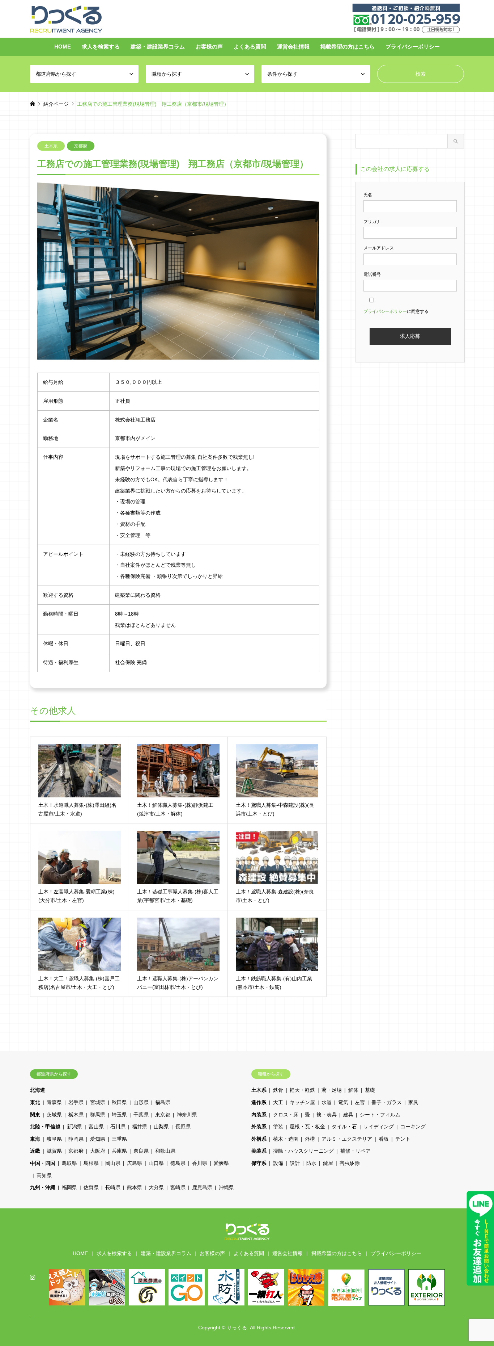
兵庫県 (119, 1151)
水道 (326, 1102)
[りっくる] (66, 18)
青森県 (54, 1102)
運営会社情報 (293, 46)
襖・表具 (326, 1115)
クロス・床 (285, 1115)
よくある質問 (250, 46)
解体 (353, 1090)
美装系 (259, 1151)
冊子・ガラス (386, 1102)
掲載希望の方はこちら (347, 46)
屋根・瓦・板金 (307, 1126)
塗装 (278, 1126)
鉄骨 (278, 1090)
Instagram (32, 1276)
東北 (35, 1102)
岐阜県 (54, 1139)
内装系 (259, 1115)
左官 (360, 1102)
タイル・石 (344, 1126)
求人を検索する (101, 46)
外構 (310, 1139)
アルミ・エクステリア (346, 1139)
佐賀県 (91, 1187)
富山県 (96, 1126)
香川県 (199, 1163)
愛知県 (97, 1139)
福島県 (162, 1102)
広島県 (134, 1163)
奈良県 (141, 1151)
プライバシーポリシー (413, 46)
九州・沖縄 (42, 1187)
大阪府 (97, 1151)
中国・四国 (42, 1163)
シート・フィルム (380, 1115)
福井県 (139, 1126)
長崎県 (112, 1187)
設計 (295, 1163)
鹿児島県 (202, 1187)
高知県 (44, 1175)
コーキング (413, 1126)
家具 (413, 1102)
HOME (62, 46)
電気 (343, 1102)
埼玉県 (119, 1115)
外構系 (259, 1139)
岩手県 (76, 1102)
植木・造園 (285, 1139)
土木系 (51, 145)
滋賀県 (54, 1151)
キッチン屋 (302, 1102)
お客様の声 (209, 46)
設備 (278, 1163)
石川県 (117, 1126)
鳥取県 (69, 1163)
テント (402, 1139)
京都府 (80, 145)
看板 (384, 1139)
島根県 (91, 1163)
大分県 (156, 1187)
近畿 (35, 1151)
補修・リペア (355, 1151)
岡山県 (112, 1163)
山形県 (141, 1102)
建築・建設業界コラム (158, 46)
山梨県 (161, 1126)
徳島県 (178, 1163)
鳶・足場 (331, 1090)
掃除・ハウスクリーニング (303, 1151)
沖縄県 (226, 1187)
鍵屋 (328, 1163)
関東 (35, 1115)
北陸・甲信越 (45, 1126)
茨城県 (54, 1115)
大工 (278, 1102)
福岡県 (69, 1187)
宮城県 (97, 1102)
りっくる (237, 1327)
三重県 (119, 1139)
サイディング (378, 1126)
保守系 (259, 1163)
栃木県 (76, 1115)
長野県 (183, 1126)
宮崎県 (178, 1187)
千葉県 (141, 1115)
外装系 (259, 1126)
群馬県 (97, 1115)
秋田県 (119, 1102)
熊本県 (134, 1187)
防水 (311, 1163)
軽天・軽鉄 (302, 1090)
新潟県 (74, 1126)
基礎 (370, 1090)
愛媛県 (221, 1163)
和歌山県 (165, 1151)
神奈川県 (187, 1115)
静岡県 (76, 1139)
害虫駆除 (350, 1163)
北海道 (37, 1090)
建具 (348, 1115)
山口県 (156, 1163)
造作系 (259, 1102)
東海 (35, 1139)
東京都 (162, 1115)
